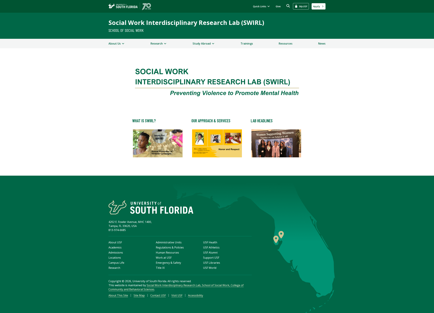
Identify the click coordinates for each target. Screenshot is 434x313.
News (322, 43)
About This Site (118, 295)
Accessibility (195, 295)
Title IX (160, 268)
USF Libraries (211, 263)
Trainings (247, 43)
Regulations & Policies (170, 247)
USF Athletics (211, 247)
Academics (115, 247)
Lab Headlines (262, 120)
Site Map (139, 295)
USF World (209, 268)
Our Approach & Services (210, 120)
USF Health (210, 242)
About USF (115, 242)
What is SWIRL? (144, 120)
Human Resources (167, 252)
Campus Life (116, 263)
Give (278, 6)
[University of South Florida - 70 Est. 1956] (129, 6)
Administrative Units (169, 242)
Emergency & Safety (168, 263)
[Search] (288, 6)
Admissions (115, 252)
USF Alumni (210, 252)
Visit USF (176, 295)
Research (114, 268)
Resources (285, 43)
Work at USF (164, 257)
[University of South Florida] (150, 207)
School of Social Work (126, 30)
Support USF (211, 257)
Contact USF (158, 295)
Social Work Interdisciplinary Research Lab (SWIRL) (186, 22)
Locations (114, 257)
